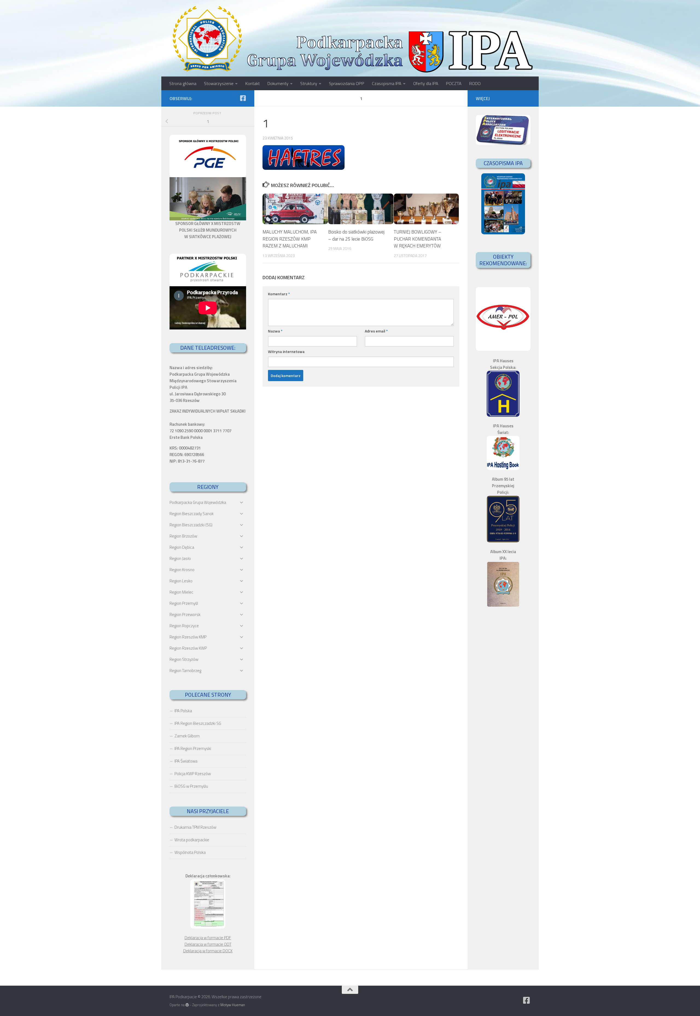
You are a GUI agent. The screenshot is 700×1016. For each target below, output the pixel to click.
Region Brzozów (183, 536)
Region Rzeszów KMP (188, 637)
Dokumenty (277, 83)
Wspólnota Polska (190, 852)
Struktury (308, 83)
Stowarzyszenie (219, 83)
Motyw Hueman (232, 1005)
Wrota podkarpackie (191, 840)
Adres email (376, 331)
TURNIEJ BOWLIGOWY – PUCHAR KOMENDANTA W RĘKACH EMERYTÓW (417, 238)
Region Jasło (180, 558)
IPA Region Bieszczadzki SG (197, 723)
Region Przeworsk (185, 614)
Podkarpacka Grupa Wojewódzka (198, 502)
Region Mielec (181, 592)
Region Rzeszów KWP (188, 648)
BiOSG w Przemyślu (191, 786)
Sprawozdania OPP (346, 83)
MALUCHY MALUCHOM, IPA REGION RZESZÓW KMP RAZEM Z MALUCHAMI (289, 238)
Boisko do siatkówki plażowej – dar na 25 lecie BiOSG (356, 235)
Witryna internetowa (286, 351)
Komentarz (279, 294)
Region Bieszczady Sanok (192, 513)
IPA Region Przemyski (192, 748)
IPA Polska (183, 711)
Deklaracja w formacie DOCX (207, 951)
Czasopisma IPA (386, 83)
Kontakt (252, 83)
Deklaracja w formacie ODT (208, 944)
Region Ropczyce (184, 626)
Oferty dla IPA (425, 83)
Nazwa (275, 331)
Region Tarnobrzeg (185, 670)
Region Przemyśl (184, 603)
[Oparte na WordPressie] (187, 1005)
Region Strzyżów (184, 659)
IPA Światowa (185, 761)
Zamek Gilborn (187, 736)
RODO (475, 83)
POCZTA (454, 83)
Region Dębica (182, 547)
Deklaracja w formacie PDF (208, 938)
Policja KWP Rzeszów (192, 773)
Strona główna (182, 83)
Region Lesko (181, 581)
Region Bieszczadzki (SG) (191, 525)
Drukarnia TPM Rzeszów (195, 827)
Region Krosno (182, 570)
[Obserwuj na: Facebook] (243, 98)
